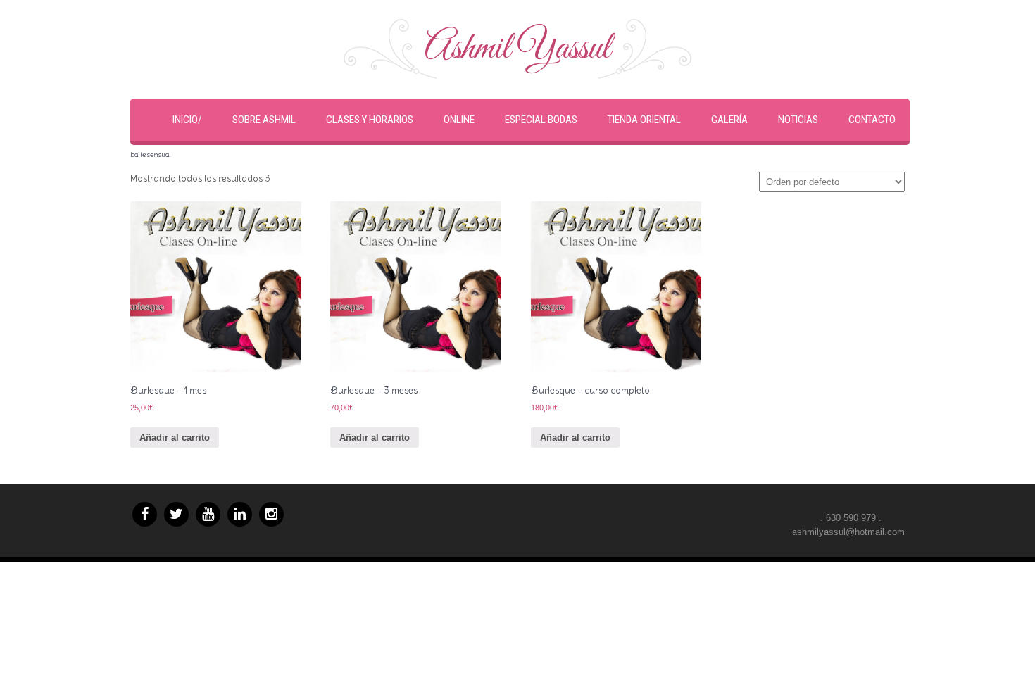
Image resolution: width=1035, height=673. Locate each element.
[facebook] (144, 514)
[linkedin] (239, 514)
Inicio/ (187, 119)
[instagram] (271, 514)
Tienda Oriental (644, 119)
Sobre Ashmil (264, 119)
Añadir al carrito (174, 437)
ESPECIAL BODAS (541, 119)
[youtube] (208, 514)
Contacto (872, 119)
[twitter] (176, 514)
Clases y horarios (369, 119)
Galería (729, 119)
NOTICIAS (798, 119)
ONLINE (459, 119)
